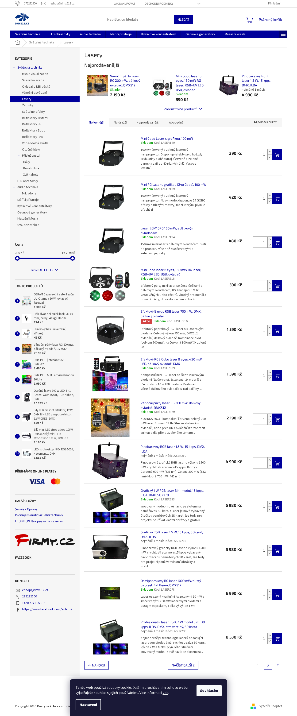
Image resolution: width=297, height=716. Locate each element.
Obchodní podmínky (159, 4)
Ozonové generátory (32, 212)
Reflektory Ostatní (35, 118)
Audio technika (27, 187)
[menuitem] (27, 34)
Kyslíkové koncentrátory (34, 206)
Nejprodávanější (148, 122)
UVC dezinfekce (28, 225)
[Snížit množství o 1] (269, 157)
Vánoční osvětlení (34, 92)
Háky (26, 162)
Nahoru (98, 665)
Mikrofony (29, 193)
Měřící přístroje (28, 199)
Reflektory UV (31, 124)
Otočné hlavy (31, 149)
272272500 (29, 596)
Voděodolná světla (35, 143)
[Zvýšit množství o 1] (269, 152)
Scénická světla (33, 80)
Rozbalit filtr (42, 270)
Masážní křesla (27, 218)
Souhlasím (209, 690)
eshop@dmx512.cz (35, 590)
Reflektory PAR (32, 137)
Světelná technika (29, 67)
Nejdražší (120, 122)
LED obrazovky (27, 181)
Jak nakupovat (124, 4)
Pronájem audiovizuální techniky (39, 515)
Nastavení (88, 704)
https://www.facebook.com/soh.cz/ (47, 609)
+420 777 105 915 (34, 603)
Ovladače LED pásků (36, 86)
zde (165, 692)
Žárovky (28, 105)
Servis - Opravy (26, 509)
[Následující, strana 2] (268, 665)
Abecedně (176, 122)
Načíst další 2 (183, 665)
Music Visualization (35, 74)
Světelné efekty (33, 111)
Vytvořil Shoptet (270, 706)
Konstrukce (31, 168)
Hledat (183, 19)
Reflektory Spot (33, 130)
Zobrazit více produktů (180, 109)
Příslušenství (31, 155)
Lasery (26, 99)
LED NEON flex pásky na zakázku (39, 521)
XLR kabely (30, 174)
